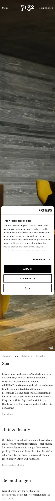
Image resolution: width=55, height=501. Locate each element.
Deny (27, 288)
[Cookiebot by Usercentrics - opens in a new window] (39, 210)
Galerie (51, 347)
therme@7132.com (12, 495)
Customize (25, 278)
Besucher (41, 356)
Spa (16, 356)
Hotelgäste (26, 356)
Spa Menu (7, 414)
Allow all (27, 269)
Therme (6, 356)
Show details (39, 259)
